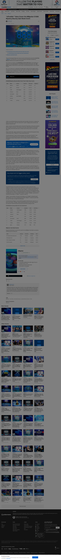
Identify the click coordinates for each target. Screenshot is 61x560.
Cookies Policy (8, 558)
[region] (30, 557)
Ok (35, 557)
